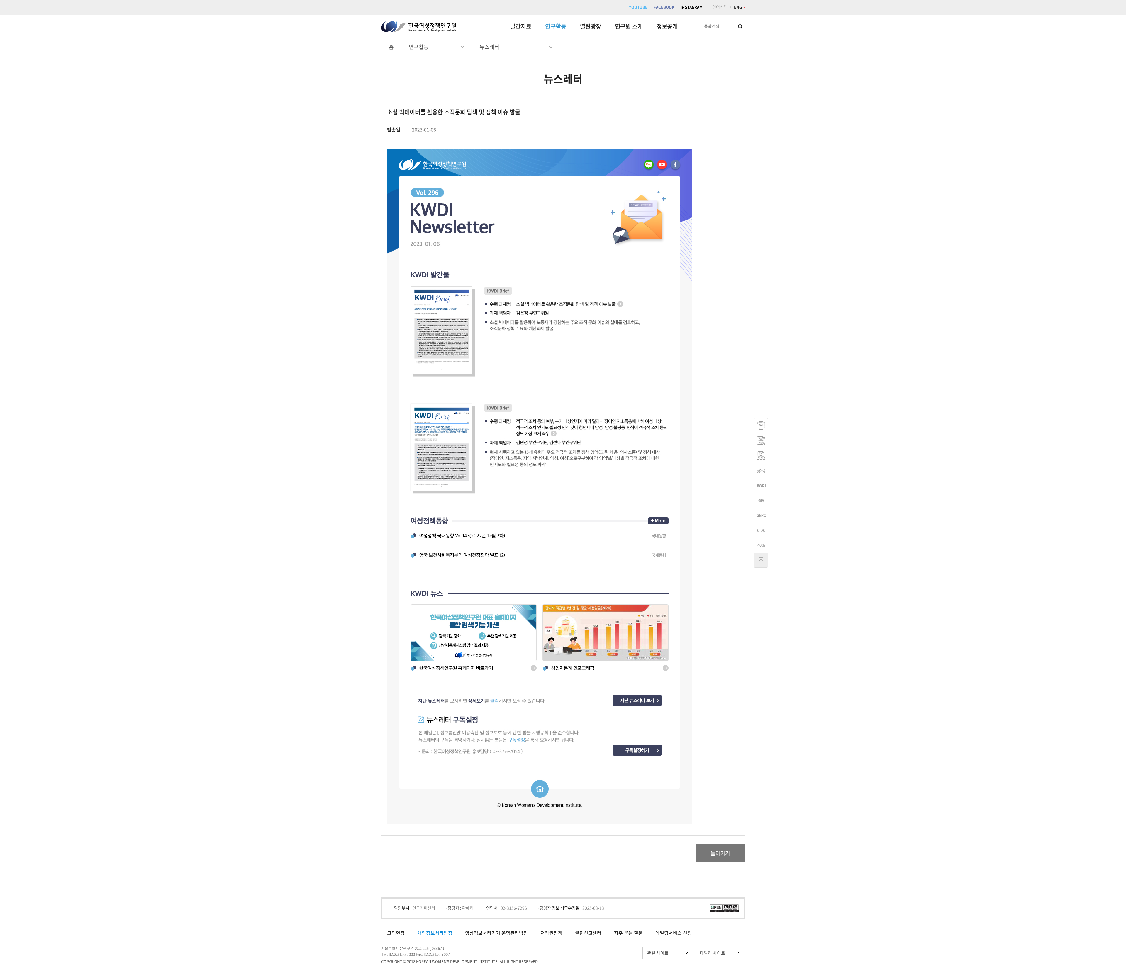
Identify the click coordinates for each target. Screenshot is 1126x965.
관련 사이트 (658, 953)
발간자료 (520, 26)
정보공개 (667, 26)
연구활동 (555, 26)
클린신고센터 (588, 933)
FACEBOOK (664, 7)
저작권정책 (551, 933)
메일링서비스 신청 (673, 933)
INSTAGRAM (692, 7)
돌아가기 (720, 853)
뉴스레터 (489, 47)
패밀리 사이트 (712, 953)
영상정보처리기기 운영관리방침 (496, 933)
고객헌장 (396, 933)
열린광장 (590, 26)
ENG (738, 7)
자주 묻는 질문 (628, 933)
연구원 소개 (629, 26)
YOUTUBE (638, 7)
